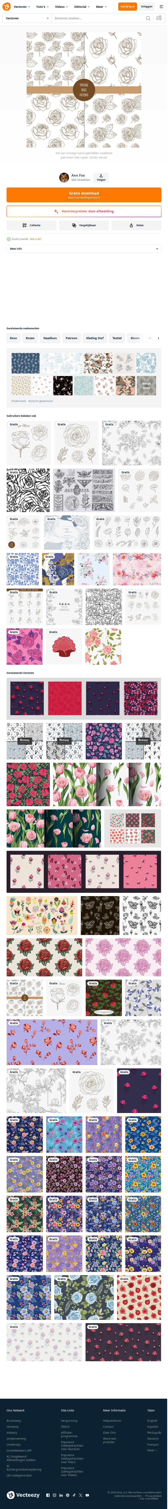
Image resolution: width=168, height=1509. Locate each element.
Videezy (12, 1432)
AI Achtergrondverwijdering (24, 1467)
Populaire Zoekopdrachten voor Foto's (72, 1458)
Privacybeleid (150, 1495)
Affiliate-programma (69, 1434)
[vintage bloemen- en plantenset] (143, 607)
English (149, 1421)
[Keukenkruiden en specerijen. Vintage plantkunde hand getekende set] (25, 607)
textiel (117, 338)
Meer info (16, 248)
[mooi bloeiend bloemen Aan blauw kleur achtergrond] (29, 1297)
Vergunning (69, 1421)
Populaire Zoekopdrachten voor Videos (72, 1471)
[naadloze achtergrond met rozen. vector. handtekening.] (143, 998)
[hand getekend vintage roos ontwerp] (29, 443)
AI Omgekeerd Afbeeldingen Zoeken (21, 1458)
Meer (99, 7)
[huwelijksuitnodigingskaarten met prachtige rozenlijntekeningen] (67, 532)
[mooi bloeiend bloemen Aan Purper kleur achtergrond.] (25, 1174)
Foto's (40, 7)
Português (151, 1432)
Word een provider (109, 1440)
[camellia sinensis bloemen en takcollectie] (24, 532)
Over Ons (109, 1432)
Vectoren (20, 7)
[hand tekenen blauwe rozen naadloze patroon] (84, 1297)
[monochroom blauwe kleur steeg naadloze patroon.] (23, 569)
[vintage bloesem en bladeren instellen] (139, 490)
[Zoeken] (148, 18)
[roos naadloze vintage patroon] (104, 607)
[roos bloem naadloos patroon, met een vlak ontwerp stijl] (104, 998)
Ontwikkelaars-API (19, 1450)
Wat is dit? (35, 239)
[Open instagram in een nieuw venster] (54, 1495)
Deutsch (150, 1438)
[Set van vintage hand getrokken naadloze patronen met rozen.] (25, 998)
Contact (108, 1427)
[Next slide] (151, 338)
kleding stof (94, 338)
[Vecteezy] (6, 6)
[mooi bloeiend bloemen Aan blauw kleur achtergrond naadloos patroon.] (104, 1253)
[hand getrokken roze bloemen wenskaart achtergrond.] (64, 607)
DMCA (65, 1427)
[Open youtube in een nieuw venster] (87, 1495)
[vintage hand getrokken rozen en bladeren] (76, 443)
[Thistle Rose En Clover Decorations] (84, 490)
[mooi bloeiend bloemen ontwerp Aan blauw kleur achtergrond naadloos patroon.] (64, 1134)
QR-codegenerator (19, 1475)
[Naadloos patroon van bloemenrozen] (25, 646)
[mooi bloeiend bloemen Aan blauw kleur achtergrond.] (25, 1134)
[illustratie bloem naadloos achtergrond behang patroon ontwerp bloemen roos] (28, 490)
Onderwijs (14, 1444)
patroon (71, 338)
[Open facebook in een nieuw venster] (48, 1495)
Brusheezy (14, 1421)
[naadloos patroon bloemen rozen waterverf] (93, 569)
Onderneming (16, 1438)
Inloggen (146, 6)
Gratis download (84, 195)
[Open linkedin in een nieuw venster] (61, 1495)
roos (13, 338)
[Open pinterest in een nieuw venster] (67, 1495)
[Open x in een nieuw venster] (80, 1495)
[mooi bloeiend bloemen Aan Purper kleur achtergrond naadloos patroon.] (104, 1134)
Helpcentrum (112, 1421)
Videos (60, 7)
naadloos (50, 338)
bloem (135, 338)
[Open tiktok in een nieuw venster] (74, 1495)
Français (150, 1444)
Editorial (80, 7)
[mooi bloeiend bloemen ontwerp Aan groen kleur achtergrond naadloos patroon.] (25, 1214)
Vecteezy (12, 1427)
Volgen (101, 180)
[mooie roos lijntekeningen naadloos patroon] (131, 443)
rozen (30, 338)
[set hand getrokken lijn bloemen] (127, 532)
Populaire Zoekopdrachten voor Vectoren (72, 1445)
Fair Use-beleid (146, 1498)
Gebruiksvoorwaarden (125, 1495)
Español (149, 1427)
